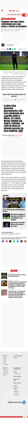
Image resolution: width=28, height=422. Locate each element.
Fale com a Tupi (17, 379)
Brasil (4, 360)
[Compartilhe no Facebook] (8, 49)
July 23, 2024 (18, 135)
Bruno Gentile (10, 45)
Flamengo (18, 233)
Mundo (4, 362)
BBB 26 (15, 357)
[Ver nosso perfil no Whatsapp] (14, 242)
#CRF (20, 131)
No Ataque (16, 393)
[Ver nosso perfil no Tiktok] (21, 242)
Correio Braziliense (16, 391)
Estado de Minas (16, 388)
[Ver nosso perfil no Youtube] (25, 242)
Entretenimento (18, 356)
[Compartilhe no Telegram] (15, 49)
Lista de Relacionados (7, 234)
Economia (5, 364)
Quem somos (17, 383)
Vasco (4, 375)
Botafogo (5, 369)
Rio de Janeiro (5, 358)
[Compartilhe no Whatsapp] (12, 49)
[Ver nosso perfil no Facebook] (3, 242)
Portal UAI (16, 395)
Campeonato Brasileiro (8, 233)
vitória (16, 234)
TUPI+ (15, 372)
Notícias (5, 356)
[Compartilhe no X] (10, 49)
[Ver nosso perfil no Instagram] (6, 242)
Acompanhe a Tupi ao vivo (17, 368)
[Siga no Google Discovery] (22, 49)
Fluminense (6, 373)
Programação (17, 373)
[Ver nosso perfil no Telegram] (18, 242)
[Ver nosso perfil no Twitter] (10, 242)
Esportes (5, 368)
